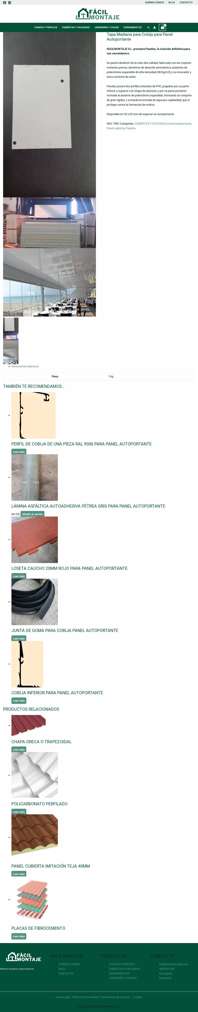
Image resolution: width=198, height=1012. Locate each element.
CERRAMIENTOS (132, 27)
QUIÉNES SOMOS (154, 2)
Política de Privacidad (85, 997)
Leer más (19, 451)
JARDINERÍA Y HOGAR (106, 27)
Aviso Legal (63, 997)
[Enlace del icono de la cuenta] (154, 27)
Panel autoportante (179, 123)
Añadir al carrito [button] (32, 514)
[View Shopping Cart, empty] (162, 27)
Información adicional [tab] (24, 366)
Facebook (165, 978)
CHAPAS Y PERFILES (45, 27)
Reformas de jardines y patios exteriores (17, 969)
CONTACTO (186, 2)
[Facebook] (4, 2)
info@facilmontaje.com (173, 964)
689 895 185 (166, 968)
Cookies (137, 997)
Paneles (131, 128)
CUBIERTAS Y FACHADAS (76, 27)
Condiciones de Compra (115, 997)
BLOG (172, 2)
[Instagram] (9, 2)
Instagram (165, 973)
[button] (148, 27)
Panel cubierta (116, 128)
